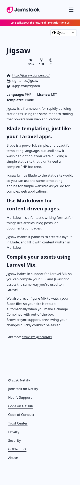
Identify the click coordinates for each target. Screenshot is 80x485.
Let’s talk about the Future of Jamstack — (40, 22)
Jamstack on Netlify (23, 389)
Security (14, 440)
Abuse (13, 457)
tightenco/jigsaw (25, 80)
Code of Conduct (21, 414)
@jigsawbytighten (26, 86)
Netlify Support (20, 397)
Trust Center (17, 423)
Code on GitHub (20, 406)
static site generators (37, 337)
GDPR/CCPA (17, 449)
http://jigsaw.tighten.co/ (31, 75)
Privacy (13, 432)
